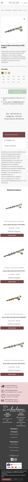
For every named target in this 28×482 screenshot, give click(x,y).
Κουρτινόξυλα (8, 10)
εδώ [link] (2, 476)
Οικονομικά (21, 221)
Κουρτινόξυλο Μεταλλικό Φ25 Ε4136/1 (14, 363)
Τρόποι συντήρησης (10, 146)
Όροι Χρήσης (14, 444)
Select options (12, 235)
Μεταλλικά (15, 10)
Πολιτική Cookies (14, 450)
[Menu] (3, 3)
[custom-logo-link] (14, 2)
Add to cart (17, 92)
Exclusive (20, 10)
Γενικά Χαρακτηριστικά (11, 134)
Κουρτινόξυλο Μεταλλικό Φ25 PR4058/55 (14, 317)
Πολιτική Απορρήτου (14, 447)
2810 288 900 (21, 422)
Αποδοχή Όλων (6, 479)
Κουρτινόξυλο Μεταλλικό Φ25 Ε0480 (14, 224)
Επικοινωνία (14, 437)
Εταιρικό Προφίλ (14, 434)
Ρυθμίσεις (16, 479)
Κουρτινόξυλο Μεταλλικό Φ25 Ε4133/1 (14, 271)
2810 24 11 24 (8, 419)
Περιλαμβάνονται (9, 140)
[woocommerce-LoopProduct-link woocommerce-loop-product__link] (14, 207)
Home (2, 10)
